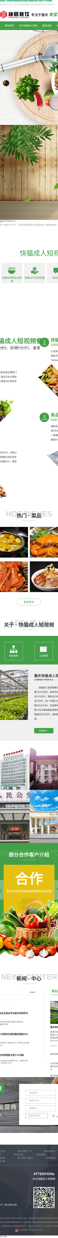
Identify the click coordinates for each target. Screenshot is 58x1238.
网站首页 (9, 25)
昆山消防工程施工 (25, 1158)
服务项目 (46, 25)
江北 (43, 1226)
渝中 (34, 1226)
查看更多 (29, 602)
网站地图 (3, 1237)
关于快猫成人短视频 (28, 27)
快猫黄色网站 (51, 225)
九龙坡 (53, 1226)
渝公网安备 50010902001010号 (30, 1230)
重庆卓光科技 (7, 1226)
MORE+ (33, 992)
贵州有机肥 (19, 1154)
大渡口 (39, 1226)
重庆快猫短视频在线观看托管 (31, 225)
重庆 (30, 1226)
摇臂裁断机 (51, 1158)
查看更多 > (44, 731)
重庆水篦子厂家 (25, 1151)
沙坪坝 (48, 1226)
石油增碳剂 (41, 1154)
